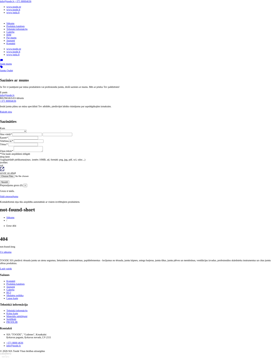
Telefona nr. (6, 141)
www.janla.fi (12, 12)
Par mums (11, 37)
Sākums (10, 23)
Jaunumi (10, 40)
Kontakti (10, 43)
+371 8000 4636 (14, 342)
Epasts (4, 137)
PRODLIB (12, 322)
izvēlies (4, 162)
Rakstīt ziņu (6, 111)
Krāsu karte (12, 313)
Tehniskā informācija (16, 29)
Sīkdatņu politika (14, 295)
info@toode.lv (7, 1)
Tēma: (4, 144)
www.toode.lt (13, 9)
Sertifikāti (11, 319)
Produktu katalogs (15, 26)
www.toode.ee (13, 6)
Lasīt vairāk (6, 268)
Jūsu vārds (6, 134)
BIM (8, 34)
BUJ (8, 292)
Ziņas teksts (6, 151)
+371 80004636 (23, 1)
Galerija (10, 32)
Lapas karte (12, 298)
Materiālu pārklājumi (16, 316)
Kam (2, 128)
